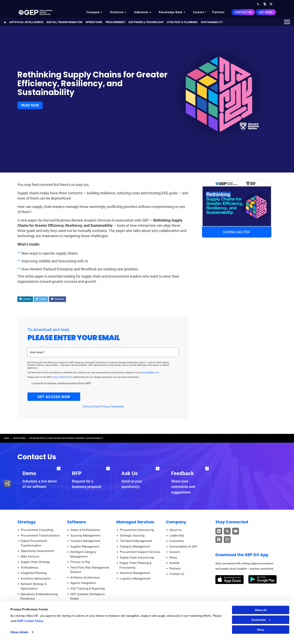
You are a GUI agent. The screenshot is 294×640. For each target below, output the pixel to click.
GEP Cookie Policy (30, 621)
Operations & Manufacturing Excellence (39, 596)
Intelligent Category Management (83, 554)
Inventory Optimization (36, 578)
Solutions (117, 12)
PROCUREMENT (115, 22)
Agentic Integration (83, 583)
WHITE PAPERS (19, 438)
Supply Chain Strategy (35, 562)
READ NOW (30, 105)
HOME (6, 438)
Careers (198, 12)
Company (93, 12)
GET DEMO (266, 12)
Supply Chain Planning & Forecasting (135, 565)
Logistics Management (135, 578)
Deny (260, 629)
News (173, 557)
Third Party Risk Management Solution (89, 570)
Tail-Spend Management (136, 541)
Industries (141, 12)
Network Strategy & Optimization (33, 586)
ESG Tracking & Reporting (87, 588)
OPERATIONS (94, 22)
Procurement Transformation (40, 535)
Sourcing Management (85, 535)
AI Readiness (29, 567)
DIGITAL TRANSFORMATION (64, 22)
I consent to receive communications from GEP (61, 383)
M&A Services (30, 556)
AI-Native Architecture (85, 577)
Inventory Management (135, 573)
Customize (258, 619)
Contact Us (243, 12)
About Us (175, 530)
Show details (19, 632)
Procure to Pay (80, 562)
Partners (218, 12)
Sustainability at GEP (183, 546)
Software (76, 522)
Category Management (135, 546)
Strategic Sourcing (132, 535)
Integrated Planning (33, 573)
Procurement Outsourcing (137, 530)
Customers (176, 541)
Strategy (26, 522)
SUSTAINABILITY (212, 22)
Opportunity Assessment (37, 551)
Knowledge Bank (171, 12)
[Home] (35, 12)
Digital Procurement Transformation (33, 543)
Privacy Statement (60, 377)
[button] (264, 4)
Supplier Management (84, 546)
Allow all (260, 610)
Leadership (176, 535)
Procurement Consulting (37, 530)
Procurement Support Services (140, 552)
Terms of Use (90, 406)
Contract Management (85, 541)
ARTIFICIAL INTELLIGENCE (26, 22)
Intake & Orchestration (85, 530)
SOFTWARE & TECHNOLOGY (146, 22)
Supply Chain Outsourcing (137, 557)
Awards (174, 563)
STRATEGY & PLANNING (182, 22)
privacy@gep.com (150, 372)
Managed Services (135, 522)
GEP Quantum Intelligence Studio (87, 596)
